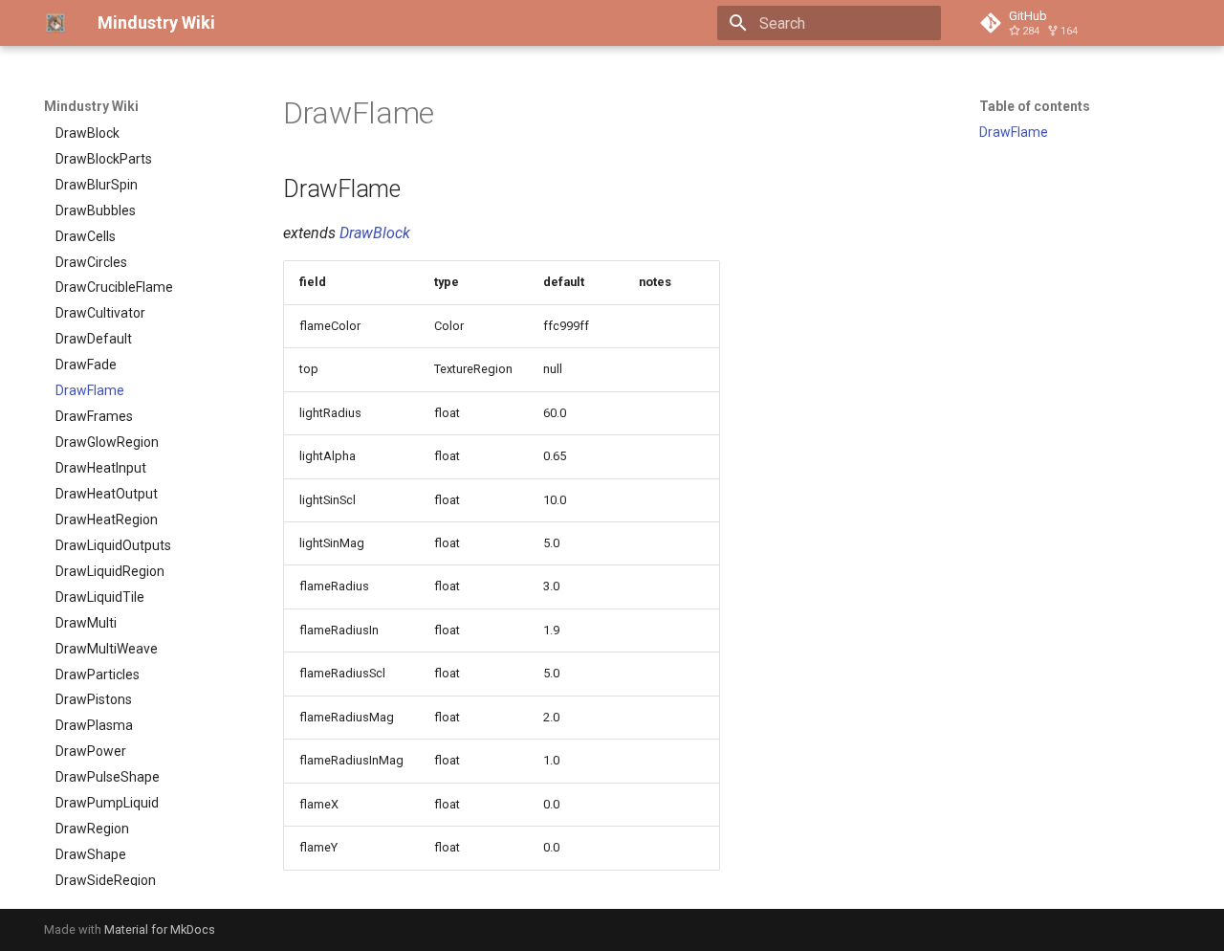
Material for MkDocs (159, 929)
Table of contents (1034, 106)
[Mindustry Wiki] (55, 23)
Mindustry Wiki (91, 106)
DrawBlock (374, 233)
